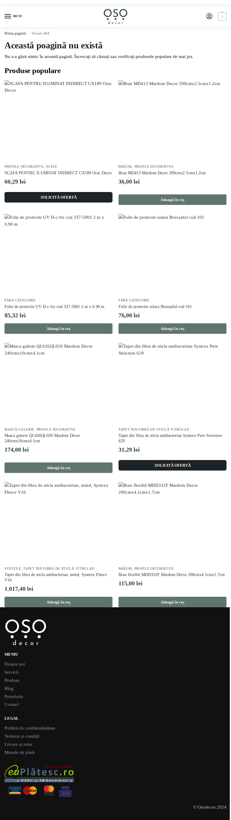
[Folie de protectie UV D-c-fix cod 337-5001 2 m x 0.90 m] (58, 254)
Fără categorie (20, 300)
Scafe (51, 166)
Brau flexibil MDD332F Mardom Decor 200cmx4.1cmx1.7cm (172, 574)
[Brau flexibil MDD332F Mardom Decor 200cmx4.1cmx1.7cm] (172, 522)
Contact (12, 704)
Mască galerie (19, 429)
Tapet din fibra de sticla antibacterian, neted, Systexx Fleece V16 (56, 577)
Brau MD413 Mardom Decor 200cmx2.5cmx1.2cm (162, 173)
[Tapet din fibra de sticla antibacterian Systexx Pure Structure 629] (172, 383)
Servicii (12, 672)
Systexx (13, 568)
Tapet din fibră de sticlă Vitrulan (154, 429)
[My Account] (209, 17)
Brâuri (125, 166)
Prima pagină (15, 33)
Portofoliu (14, 696)
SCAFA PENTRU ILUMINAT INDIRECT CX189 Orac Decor (58, 173)
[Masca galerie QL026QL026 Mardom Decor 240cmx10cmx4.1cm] (58, 383)
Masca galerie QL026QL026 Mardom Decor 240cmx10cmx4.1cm (42, 438)
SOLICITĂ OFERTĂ (59, 197)
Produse (12, 680)
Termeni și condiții (22, 736)
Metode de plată (20, 752)
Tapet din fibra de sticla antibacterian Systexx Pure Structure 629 (170, 438)
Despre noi (15, 664)
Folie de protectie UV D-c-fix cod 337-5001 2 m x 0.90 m (54, 306)
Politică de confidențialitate (30, 728)
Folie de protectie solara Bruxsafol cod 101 (155, 306)
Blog (9, 688)
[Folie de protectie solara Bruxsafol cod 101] (172, 254)
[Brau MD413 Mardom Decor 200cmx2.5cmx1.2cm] (172, 120)
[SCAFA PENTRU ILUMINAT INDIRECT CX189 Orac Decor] (58, 120)
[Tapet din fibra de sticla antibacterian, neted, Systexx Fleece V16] (58, 522)
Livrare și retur (18, 744)
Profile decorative (24, 166)
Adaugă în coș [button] (172, 199)
